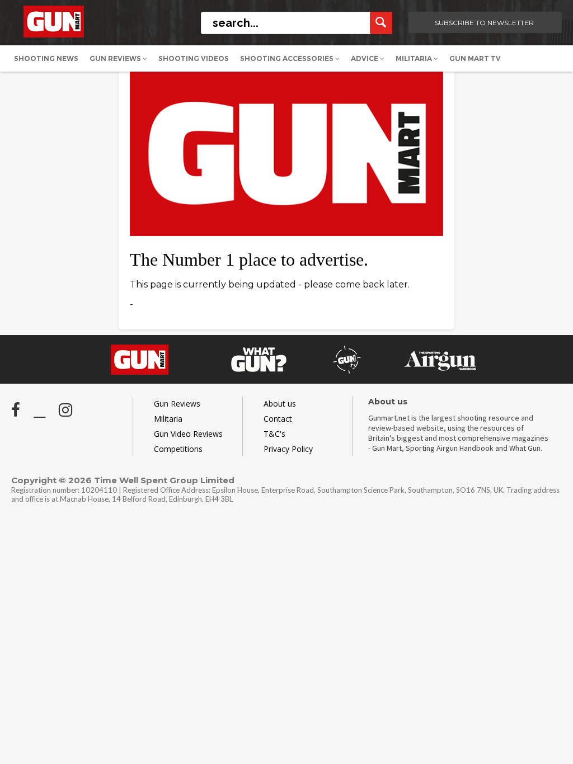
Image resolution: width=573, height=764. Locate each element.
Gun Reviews (116, 58)
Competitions (178, 449)
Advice (365, 58)
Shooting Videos (193, 58)
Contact (278, 418)
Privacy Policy (288, 449)
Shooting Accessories (287, 58)
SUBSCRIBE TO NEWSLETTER (484, 22)
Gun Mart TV (475, 58)
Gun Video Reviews (188, 433)
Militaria (415, 58)
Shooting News (46, 58)
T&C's (274, 433)
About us (280, 403)
